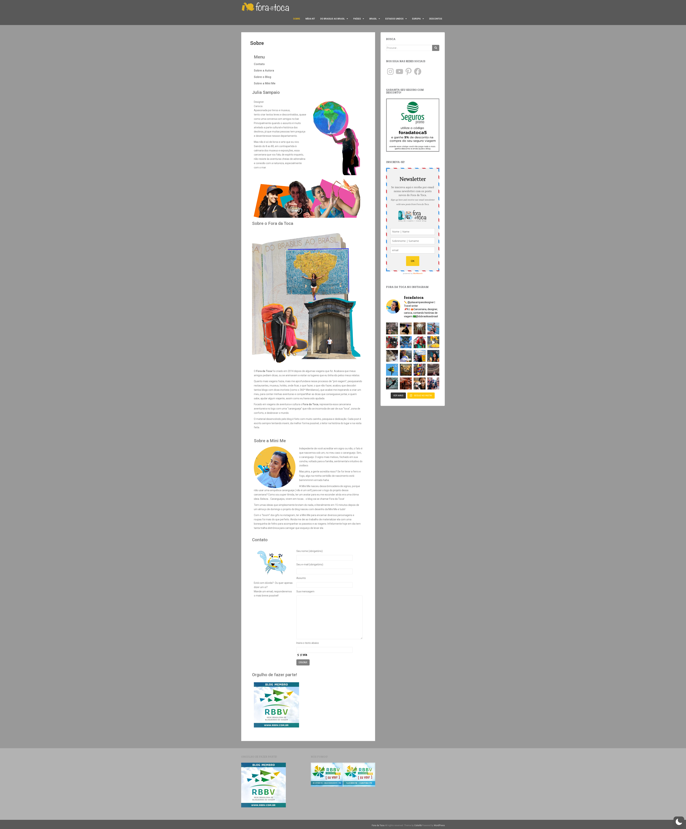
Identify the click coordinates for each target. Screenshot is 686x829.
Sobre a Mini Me (264, 83)
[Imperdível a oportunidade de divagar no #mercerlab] (392, 383)
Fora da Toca (378, 825)
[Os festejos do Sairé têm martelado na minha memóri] (420, 370)
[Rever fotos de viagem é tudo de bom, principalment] (433, 328)
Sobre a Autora (264, 70)
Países (357, 19)
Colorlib (418, 825)
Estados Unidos (394, 19)
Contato (259, 64)
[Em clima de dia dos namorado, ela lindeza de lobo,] (392, 356)
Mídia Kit (310, 19)
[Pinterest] (408, 71)
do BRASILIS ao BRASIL (332, 19)
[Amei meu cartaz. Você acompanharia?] (406, 370)
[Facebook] (417, 71)
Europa (416, 19)
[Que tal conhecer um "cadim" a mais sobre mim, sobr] (406, 356)
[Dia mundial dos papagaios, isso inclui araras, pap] (392, 370)
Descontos (435, 19)
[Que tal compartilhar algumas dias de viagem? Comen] (420, 356)
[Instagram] (390, 71)
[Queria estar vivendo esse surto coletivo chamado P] (406, 342)
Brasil (373, 19)
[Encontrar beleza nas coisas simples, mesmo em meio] (392, 328)
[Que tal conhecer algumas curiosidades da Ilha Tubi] (433, 342)
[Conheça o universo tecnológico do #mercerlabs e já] (420, 383)
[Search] (435, 48)
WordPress (439, 825)
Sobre (296, 19)
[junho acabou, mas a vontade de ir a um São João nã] (392, 342)
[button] (678, 821)
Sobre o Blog (262, 77)
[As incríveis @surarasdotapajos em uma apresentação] (433, 356)
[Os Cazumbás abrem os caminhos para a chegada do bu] (420, 342)
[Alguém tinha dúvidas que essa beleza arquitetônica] (420, 328)
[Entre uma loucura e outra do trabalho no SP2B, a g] (406, 328)
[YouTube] (399, 71)
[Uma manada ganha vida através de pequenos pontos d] (406, 383)
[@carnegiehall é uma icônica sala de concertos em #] (433, 370)
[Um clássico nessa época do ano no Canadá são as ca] (433, 383)
